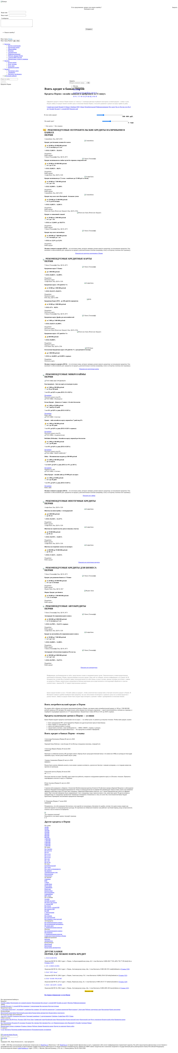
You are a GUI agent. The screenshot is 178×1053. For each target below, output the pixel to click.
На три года (124, 107)
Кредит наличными (14, 46)
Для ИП (9, 1016)
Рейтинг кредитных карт (93, 1009)
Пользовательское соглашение (41, 1029)
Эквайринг (11, 72)
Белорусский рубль (108, 1019)
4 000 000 (47, 844)
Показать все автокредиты (89, 667)
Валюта (7, 61)
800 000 (46, 837)
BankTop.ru (44, 1045)
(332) (123, 975)
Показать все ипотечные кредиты (89, 562)
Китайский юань (50, 1019)
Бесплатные (105, 1009)
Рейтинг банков (37, 1026)
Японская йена (61, 1019)
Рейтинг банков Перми (15, 56)
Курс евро (11, 66)
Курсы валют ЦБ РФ (7, 1019)
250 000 (46, 832)
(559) (125, 969)
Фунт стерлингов (96, 1019)
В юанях (28, 1023)
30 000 (46, 827)
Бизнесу (7, 69)
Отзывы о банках (26, 1026)
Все (2, 1023)
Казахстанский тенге (72, 1019)
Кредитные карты (13, 47)
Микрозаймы (12, 49)
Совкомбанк (48, 887)
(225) (124, 988)
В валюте (15, 1023)
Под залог (112, 107)
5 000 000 (47, 845)
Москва (75, 86)
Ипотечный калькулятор (8, 1013)
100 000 (46, 830)
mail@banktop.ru (23, 1048)
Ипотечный (48, 944)
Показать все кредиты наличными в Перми (89, 253)
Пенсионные (7, 1023)
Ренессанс (47, 889)
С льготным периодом (8, 1009)
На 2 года (47, 854)
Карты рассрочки (114, 1009)
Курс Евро (30, 1019)
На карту (57, 109)
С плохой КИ (65, 109)
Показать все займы (89, 495)
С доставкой (19, 1009)
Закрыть (174, 7)
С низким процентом (61, 1009)
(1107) (49, 963)
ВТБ (78, 107)
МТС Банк (47, 896)
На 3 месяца (48, 849)
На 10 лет (47, 862)
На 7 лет (47, 860)
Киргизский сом (85, 1019)
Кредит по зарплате (60, 1026)
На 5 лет (47, 859)
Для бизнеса (48, 875)
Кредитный (48, 946)
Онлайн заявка (5, 1003)
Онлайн (51, 109)
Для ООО (4, 1016)
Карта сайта (70, 1026)
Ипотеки (47, 939)
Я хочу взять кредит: (50, 115)
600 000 (46, 835)
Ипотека (11, 51)
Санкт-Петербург (78, 87)
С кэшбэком (27, 1009)
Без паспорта (44, 1006)
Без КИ (46, 911)
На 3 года (47, 855)
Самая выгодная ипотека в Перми (55, 936)
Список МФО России (15, 57)
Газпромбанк (48, 894)
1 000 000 (47, 839)
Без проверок (25, 1006)
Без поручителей (49, 917)
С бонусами (81, 1009)
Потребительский (90, 107)
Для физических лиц (51, 872)
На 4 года (47, 857)
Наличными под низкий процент (21, 1003)
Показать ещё (73, 109)
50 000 (46, 829)
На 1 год (51, 1023)
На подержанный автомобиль (53, 924)
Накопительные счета (61, 1023)
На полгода (48, 850)
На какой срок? (49, 121)
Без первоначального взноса (53, 922)
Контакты (8, 1029)
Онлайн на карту (49, 901)
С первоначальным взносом (53, 927)
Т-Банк (82, 107)
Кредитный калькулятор (24, 1013)
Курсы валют (12, 62)
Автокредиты (12, 52)
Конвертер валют (13, 67)
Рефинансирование (14, 54)
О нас (2, 1029)
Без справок (58, 126)
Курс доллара (12, 64)
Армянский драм (39, 1019)
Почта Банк (48, 886)
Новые (67, 107)
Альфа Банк (48, 884)
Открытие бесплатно (19, 1016)
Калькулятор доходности (57, 1013)
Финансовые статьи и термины (18, 59)
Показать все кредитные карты (89, 369)
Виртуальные (73, 1009)
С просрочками (49, 912)
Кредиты (7, 44)
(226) (123, 982)
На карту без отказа (50, 902)
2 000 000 (47, 842)
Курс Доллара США (20, 1019)
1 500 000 (47, 840)
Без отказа (47, 906)
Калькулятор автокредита (52, 947)
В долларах (21, 1023)
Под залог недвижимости (52, 869)
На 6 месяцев (43, 1023)
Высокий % (71, 1023)
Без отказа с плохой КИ (51, 907)
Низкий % (62, 107)
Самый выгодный (52, 107)
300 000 (46, 834)
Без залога (49, 126)
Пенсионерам (48, 874)
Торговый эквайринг (33, 1016)
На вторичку (48, 932)
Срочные (84, 1023)
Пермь (10, 39)
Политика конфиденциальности (21, 1029)
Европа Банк (48, 891)
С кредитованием (45, 1016)
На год (117, 107)
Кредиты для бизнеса (15, 74)
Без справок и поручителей (53, 919)
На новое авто (48, 926)
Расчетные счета (13, 71)
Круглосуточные (53, 1006)
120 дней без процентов (46, 1009)
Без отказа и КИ (49, 909)
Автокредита (48, 941)
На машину (48, 870)
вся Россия (76, 89)
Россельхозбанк (49, 892)
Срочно (46, 914)
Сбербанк (73, 107)
